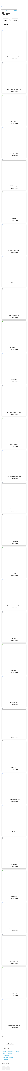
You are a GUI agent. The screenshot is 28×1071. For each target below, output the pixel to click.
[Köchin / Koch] (14, 430)
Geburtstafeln (14, 10)
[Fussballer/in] (14, 688)
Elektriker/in (14, 864)
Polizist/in (14, 670)
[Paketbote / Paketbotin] (14, 236)
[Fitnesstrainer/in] (14, 300)
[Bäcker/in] (14, 365)
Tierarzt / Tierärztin (14, 799)
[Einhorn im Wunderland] (14, 74)
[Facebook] (4, 1068)
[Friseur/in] (14, 882)
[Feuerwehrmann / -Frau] (14, 42)
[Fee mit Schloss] (14, 946)
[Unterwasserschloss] (14, 1011)
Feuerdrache (14, 509)
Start (3, 10)
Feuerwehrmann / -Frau (14, 57)
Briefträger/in (14, 186)
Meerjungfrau (14, 347)
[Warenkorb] (25, 7)
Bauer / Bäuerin (14, 153)
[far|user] (23, 7)
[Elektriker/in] (14, 849)
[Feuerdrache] (14, 494)
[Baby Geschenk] (14, 526)
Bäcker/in (14, 380)
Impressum (5, 1059)
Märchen (6, 24)
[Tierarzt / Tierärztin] (14, 785)
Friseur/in (14, 896)
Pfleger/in (14, 638)
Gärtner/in (14, 283)
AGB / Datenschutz (7, 1053)
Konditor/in (14, 993)
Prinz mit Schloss (14, 929)
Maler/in (14, 218)
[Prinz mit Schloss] (14, 914)
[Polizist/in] (14, 656)
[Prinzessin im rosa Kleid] (14, 462)
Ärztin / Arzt (13, 121)
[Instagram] (8, 1068)
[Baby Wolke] (14, 559)
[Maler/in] (14, 204)
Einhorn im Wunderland (14, 89)
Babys (5, 20)
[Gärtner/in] (14, 268)
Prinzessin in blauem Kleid (14, 412)
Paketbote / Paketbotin (14, 250)
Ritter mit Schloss (14, 735)
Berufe (15, 20)
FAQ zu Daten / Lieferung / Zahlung (11, 1051)
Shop (7, 10)
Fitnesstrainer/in (14, 315)
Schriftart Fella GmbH (8, 1057)
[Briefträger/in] (14, 171)
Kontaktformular (6, 1055)
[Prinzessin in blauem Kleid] (14, 397)
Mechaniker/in (14, 832)
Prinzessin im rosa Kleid (14, 476)
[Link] (9, 8)
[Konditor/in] (14, 979)
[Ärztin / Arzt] (14, 107)
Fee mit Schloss (14, 961)
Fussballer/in (14, 702)
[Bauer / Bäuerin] (14, 139)
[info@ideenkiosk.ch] (3, 1044)
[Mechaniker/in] (14, 817)
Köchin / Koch (14, 444)
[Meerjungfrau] (14, 333)
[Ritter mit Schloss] (14, 720)
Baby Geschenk (14, 541)
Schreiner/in (14, 767)
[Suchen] (20, 7)
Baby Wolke (14, 573)
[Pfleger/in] (14, 623)
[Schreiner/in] (14, 752)
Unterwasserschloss (14, 1025)
